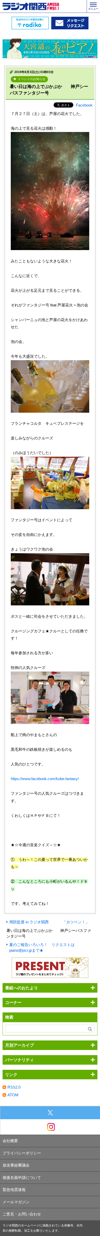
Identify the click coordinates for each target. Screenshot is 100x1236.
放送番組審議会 (16, 1165)
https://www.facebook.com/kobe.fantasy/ (45, 778)
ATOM (12, 1095)
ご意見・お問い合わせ (22, 1214)
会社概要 (10, 1140)
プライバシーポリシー (22, 1153)
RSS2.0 (14, 1087)
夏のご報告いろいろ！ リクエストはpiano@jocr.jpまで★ (42, 947)
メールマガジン (16, 1202)
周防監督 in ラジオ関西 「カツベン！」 (49, 922)
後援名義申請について (22, 1177)
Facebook (84, 105)
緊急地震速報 (14, 1189)
